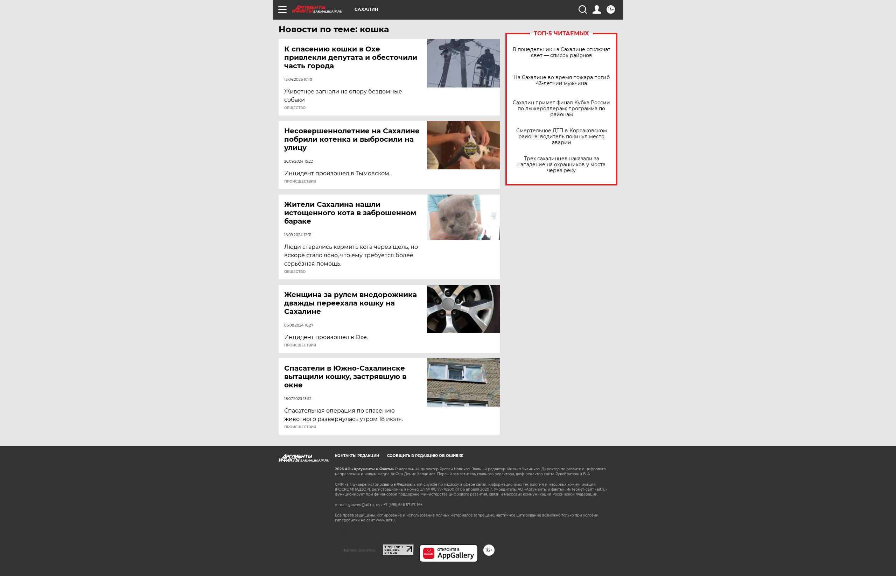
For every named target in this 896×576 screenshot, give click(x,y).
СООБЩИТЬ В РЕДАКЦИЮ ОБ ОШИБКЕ (425, 456)
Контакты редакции (357, 456)
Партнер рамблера (359, 550)
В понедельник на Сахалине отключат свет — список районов (561, 52)
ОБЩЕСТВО (295, 108)
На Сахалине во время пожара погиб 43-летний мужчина (561, 80)
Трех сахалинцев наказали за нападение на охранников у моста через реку (561, 165)
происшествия (300, 181)
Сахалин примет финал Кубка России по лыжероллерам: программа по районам (561, 109)
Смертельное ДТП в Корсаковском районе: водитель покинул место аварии (561, 137)
